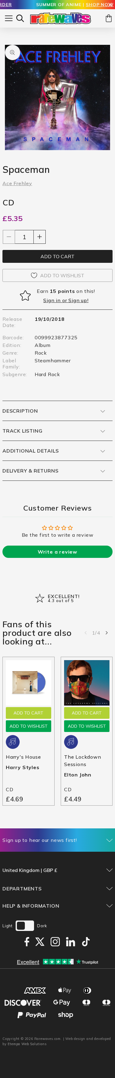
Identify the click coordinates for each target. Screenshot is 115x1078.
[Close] (110, 5)
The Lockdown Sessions (82, 760)
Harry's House (23, 757)
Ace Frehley (17, 183)
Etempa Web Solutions (27, 1044)
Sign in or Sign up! (65, 300)
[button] (20, 18)
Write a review (57, 552)
